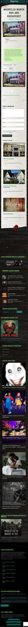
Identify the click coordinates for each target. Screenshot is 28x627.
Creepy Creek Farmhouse (14, 282)
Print (15, 64)
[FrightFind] (14, 1)
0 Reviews (17, 19)
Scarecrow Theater (13, 299)
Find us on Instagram (10, 573)
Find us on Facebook (10, 562)
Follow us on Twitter (10, 565)
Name (4, 118)
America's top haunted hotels (14, 624)
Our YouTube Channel (10, 569)
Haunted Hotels (10, 95)
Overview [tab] (6, 68)
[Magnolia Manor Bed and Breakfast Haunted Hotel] (14, 79)
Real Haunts (17, 95)
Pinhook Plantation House (23, 100)
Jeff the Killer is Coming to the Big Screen (13, 387)
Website (4, 126)
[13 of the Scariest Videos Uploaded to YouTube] (14, 474)
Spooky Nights (12, 293)
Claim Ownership (8, 64)
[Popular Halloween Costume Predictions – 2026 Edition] (14, 413)
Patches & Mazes (6, 351)
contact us (8, 57)
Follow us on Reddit (10, 581)
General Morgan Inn (4, 100)
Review (4, 108)
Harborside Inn (8, 214)
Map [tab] (11, 68)
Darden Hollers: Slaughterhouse (16, 287)
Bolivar (10, 19)
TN (12, 19)
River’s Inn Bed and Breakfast (9, 186)
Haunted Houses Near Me (14, 619)
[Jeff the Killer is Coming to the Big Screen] (14, 385)
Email (4, 122)
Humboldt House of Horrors (15, 276)
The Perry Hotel (8, 159)
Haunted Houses (5, 349)
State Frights (19, 557)
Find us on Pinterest (10, 577)
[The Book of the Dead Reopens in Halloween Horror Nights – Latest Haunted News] (14, 443)
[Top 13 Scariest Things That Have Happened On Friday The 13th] (14, 504)
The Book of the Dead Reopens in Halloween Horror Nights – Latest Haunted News (13, 447)
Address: (7, 39)
